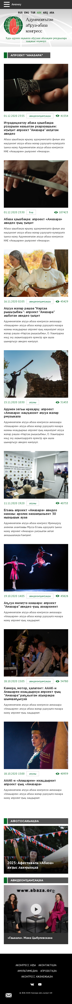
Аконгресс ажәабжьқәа (37, 976)
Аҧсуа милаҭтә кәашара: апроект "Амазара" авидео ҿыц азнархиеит (31, 605)
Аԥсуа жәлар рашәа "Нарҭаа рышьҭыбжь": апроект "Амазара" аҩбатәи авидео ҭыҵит (29, 312)
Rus (20, 12)
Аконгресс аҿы (26, 965)
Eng (26, 12)
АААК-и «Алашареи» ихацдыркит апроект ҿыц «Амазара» (30, 782)
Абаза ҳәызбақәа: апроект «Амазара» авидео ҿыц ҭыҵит (33, 221)
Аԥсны (32, 402)
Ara (52, 12)
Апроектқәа (48, 971)
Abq (45, 12)
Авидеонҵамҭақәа (40, 116)
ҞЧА (31, 212)
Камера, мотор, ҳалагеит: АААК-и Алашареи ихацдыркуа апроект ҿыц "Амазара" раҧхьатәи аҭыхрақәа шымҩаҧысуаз (32, 693)
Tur (33, 12)
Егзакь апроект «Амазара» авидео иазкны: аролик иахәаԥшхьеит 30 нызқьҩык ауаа (30, 513)
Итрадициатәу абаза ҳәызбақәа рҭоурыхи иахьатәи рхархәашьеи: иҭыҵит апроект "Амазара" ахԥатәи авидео (31, 128)
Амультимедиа (27, 971)
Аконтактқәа (47, 965)
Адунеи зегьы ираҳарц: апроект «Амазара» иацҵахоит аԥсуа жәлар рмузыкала (31, 412)
